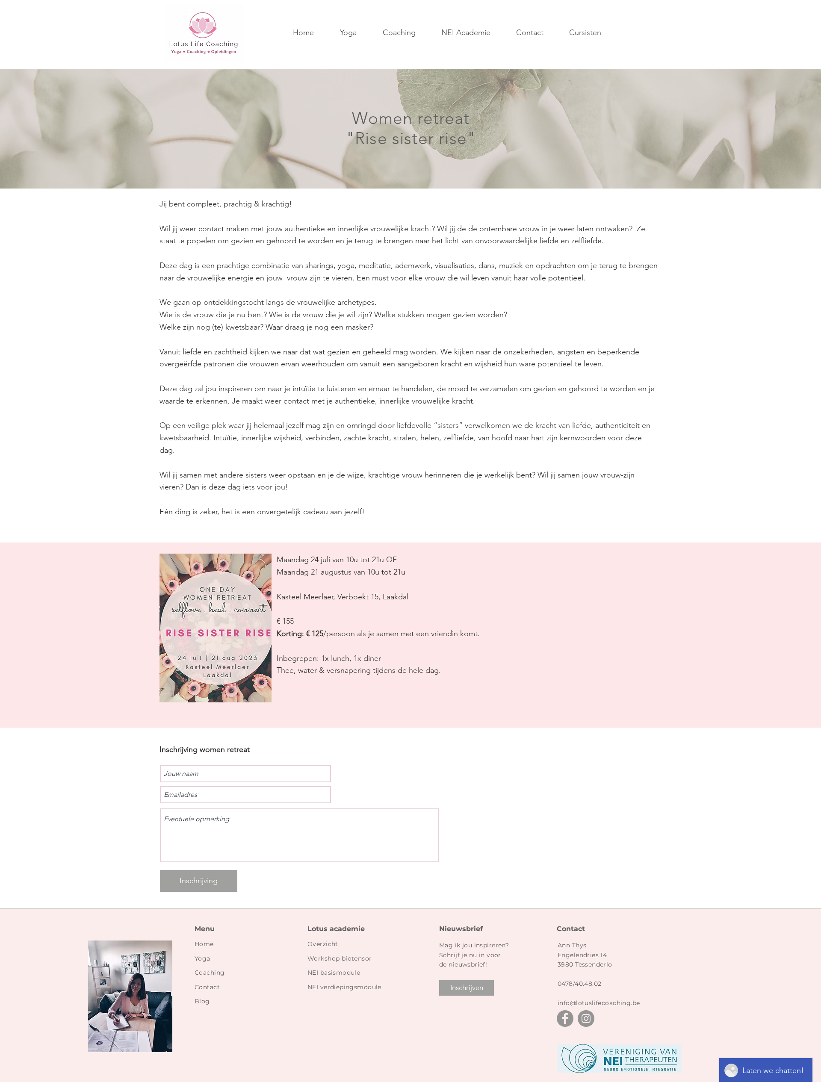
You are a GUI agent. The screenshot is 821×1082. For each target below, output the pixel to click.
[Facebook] (565, 1018)
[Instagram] (586, 1018)
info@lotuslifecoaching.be (599, 1003)
